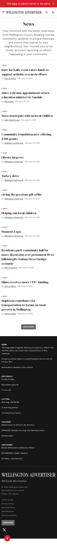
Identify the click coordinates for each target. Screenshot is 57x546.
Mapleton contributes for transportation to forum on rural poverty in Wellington (23, 305)
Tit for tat (6, 390)
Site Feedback (8, 511)
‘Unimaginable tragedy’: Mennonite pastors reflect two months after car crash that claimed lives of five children (28, 350)
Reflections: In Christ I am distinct (18, 425)
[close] (53, 3)
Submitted (9, 102)
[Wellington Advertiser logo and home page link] (24, 12)
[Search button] (46, 12)
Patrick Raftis (10, 79)
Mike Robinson (10, 268)
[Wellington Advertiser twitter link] (4, 530)
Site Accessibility (9, 515)
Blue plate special (10, 384)
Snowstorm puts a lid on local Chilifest (27, 116)
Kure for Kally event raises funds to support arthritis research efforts (25, 72)
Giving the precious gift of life (22, 194)
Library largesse (13, 157)
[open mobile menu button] (3, 12)
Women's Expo (11, 231)
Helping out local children (19, 213)
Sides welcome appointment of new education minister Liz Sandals (26, 95)
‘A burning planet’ (10, 407)
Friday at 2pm (8, 379)
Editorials (7, 376)
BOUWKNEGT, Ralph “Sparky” (15, 453)
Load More (28, 327)
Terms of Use (7, 500)
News (5, 65)
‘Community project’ (11, 413)
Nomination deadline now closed (17, 367)
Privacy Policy (8, 503)
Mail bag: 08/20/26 (10, 402)
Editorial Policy (8, 507)
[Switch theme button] (53, 12)
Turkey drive (10, 176)
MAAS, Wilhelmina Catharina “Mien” (18, 448)
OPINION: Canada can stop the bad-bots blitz (23, 430)
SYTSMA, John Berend (12, 458)
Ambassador (7, 436)
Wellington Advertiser (13, 143)
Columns (6, 422)
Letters (5, 399)
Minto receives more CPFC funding (25, 282)
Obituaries (7, 445)
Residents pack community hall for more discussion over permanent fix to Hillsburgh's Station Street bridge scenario (28, 257)
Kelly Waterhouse (12, 120)
